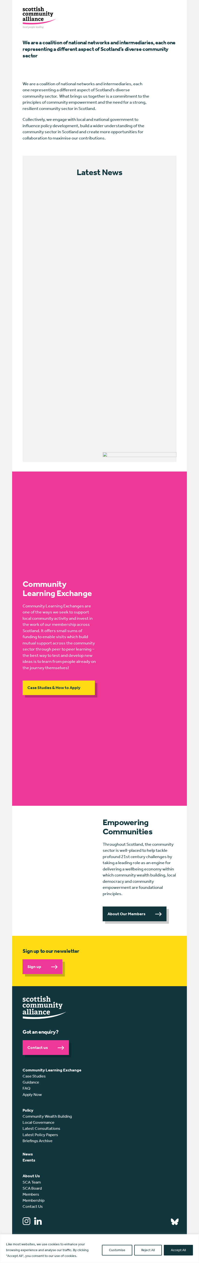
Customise (117, 1250)
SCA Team (32, 1182)
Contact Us (33, 1206)
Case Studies (34, 1076)
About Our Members (126, 913)
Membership (33, 1200)
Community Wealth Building (47, 1116)
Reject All (148, 1250)
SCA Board (32, 1188)
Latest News (99, 172)
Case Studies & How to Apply (53, 687)
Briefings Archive (37, 1140)
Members (31, 1194)
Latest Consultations (41, 1128)
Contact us (37, 1047)
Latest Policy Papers (40, 1134)
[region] (99, 1248)
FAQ (26, 1088)
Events (29, 1160)
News (28, 1154)
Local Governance (38, 1122)
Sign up (34, 966)
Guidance (31, 1082)
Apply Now (32, 1094)
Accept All (178, 1250)
